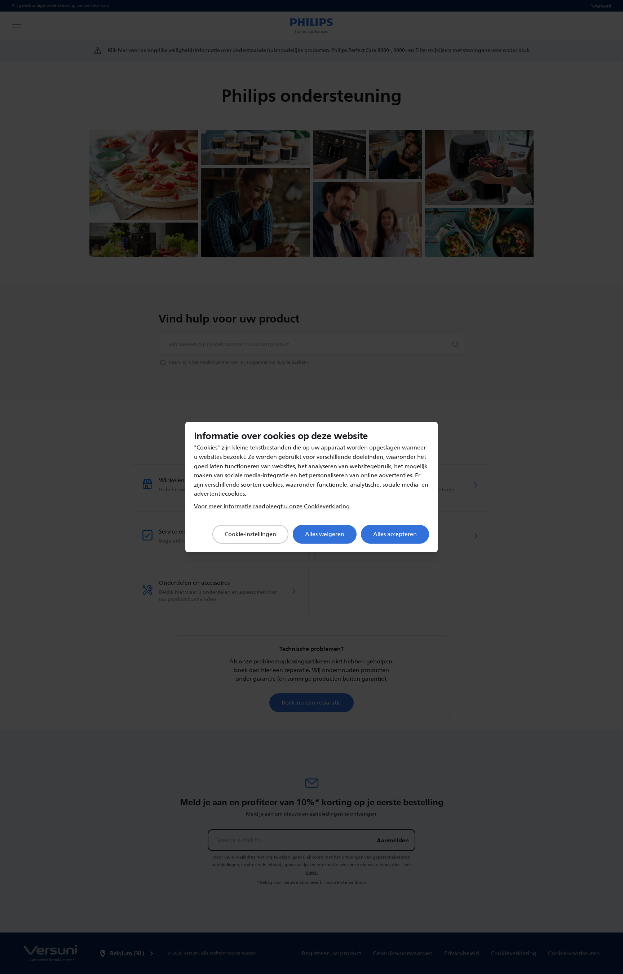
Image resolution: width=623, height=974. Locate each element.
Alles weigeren (324, 534)
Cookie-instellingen (250, 534)
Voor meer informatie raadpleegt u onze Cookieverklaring (272, 506)
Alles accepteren (395, 534)
